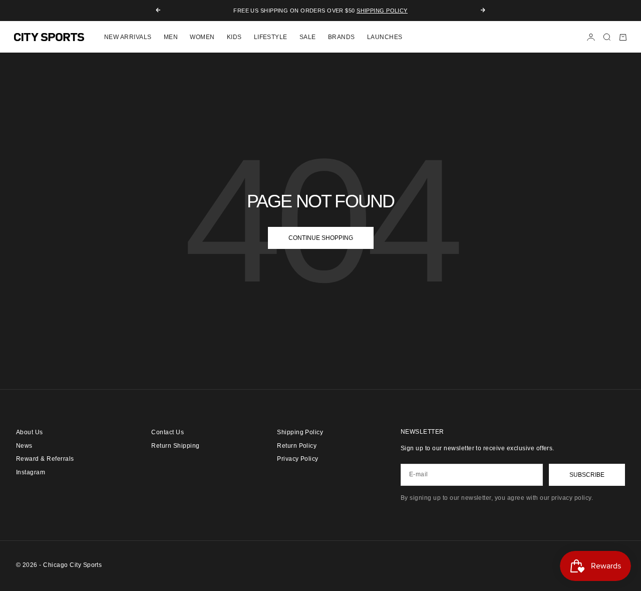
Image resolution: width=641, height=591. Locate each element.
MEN (171, 37)
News (24, 445)
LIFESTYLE (270, 37)
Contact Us (167, 432)
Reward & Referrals (45, 458)
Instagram (30, 472)
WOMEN (202, 37)
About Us (29, 432)
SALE (307, 37)
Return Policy (296, 445)
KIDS (234, 37)
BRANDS (341, 37)
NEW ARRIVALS (128, 37)
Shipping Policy (382, 11)
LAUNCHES (385, 37)
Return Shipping (175, 445)
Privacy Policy (297, 458)
